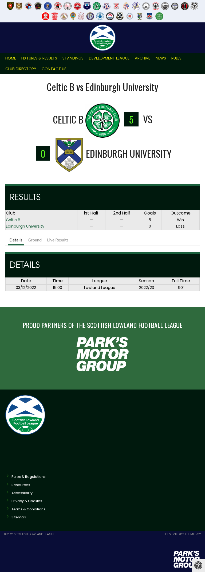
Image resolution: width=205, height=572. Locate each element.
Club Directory (20, 69)
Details (15, 239)
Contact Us (54, 69)
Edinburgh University (25, 226)
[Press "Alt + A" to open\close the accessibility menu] (198, 565)
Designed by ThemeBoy (183, 534)
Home (10, 58)
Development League (109, 58)
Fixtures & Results (39, 58)
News (161, 58)
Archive (142, 58)
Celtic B (13, 220)
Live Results (58, 239)
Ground (35, 239)
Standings (73, 58)
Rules (176, 58)
